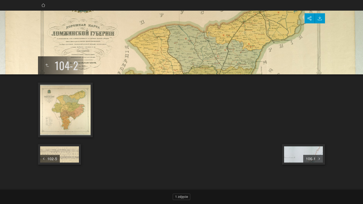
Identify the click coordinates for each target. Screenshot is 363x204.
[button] (10, 193)
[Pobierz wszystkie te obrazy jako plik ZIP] (320, 18)
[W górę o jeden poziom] (47, 65)
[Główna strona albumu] (43, 5)
